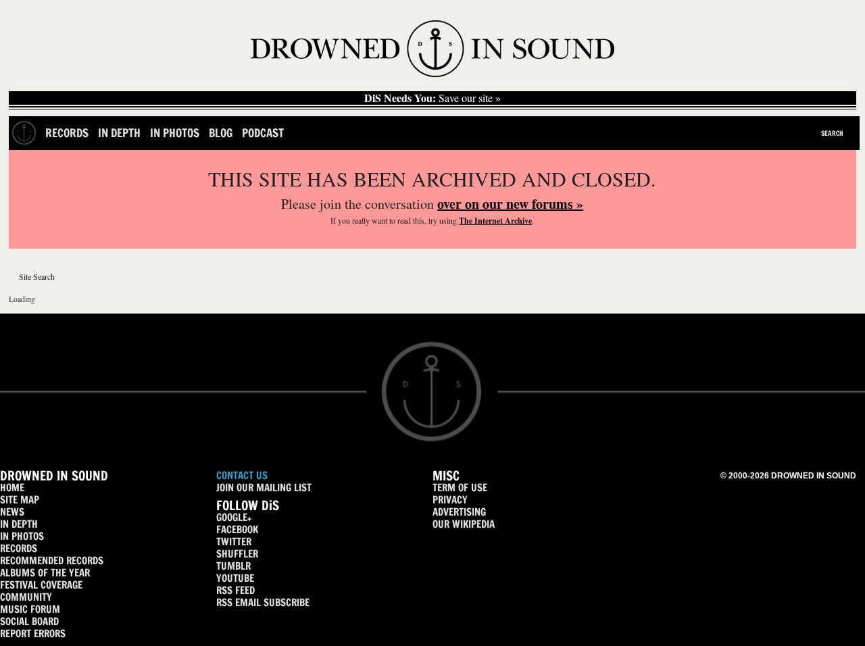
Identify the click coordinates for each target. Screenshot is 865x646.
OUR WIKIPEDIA (463, 524)
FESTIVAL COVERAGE (41, 585)
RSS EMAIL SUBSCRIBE (263, 602)
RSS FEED (235, 590)
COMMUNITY (26, 597)
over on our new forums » (510, 204)
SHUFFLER (237, 554)
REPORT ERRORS (33, 633)
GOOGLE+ (233, 517)
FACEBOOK (237, 529)
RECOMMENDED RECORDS (51, 560)
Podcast (263, 132)
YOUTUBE (235, 578)
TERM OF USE (459, 487)
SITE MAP (19, 500)
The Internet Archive (495, 220)
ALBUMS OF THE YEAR (45, 573)
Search (832, 133)
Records (67, 132)
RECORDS (18, 548)
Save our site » (432, 98)
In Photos (174, 132)
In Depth (119, 132)
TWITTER (233, 542)
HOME (12, 487)
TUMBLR (233, 566)
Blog (220, 132)
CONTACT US (242, 475)
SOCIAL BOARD (29, 621)
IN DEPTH (19, 524)
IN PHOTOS (22, 536)
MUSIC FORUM (30, 609)
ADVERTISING (459, 512)
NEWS (12, 512)
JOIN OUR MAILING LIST (264, 487)
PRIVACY (450, 500)
